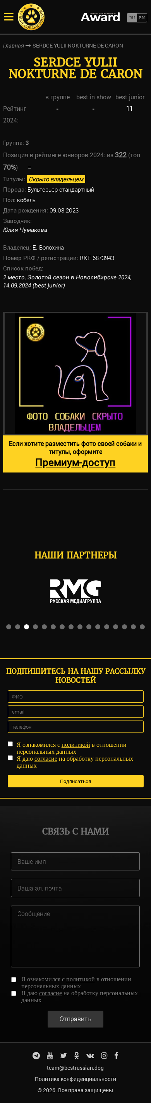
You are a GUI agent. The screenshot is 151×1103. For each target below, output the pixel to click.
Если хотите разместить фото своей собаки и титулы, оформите (75, 454)
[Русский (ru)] (132, 17)
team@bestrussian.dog (75, 1067)
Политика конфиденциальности (75, 1079)
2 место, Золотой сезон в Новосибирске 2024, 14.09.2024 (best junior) (67, 281)
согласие (45, 758)
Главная (13, 45)
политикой (76, 744)
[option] (75, 392)
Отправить (75, 1019)
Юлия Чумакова (25, 229)
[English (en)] (142, 17)
